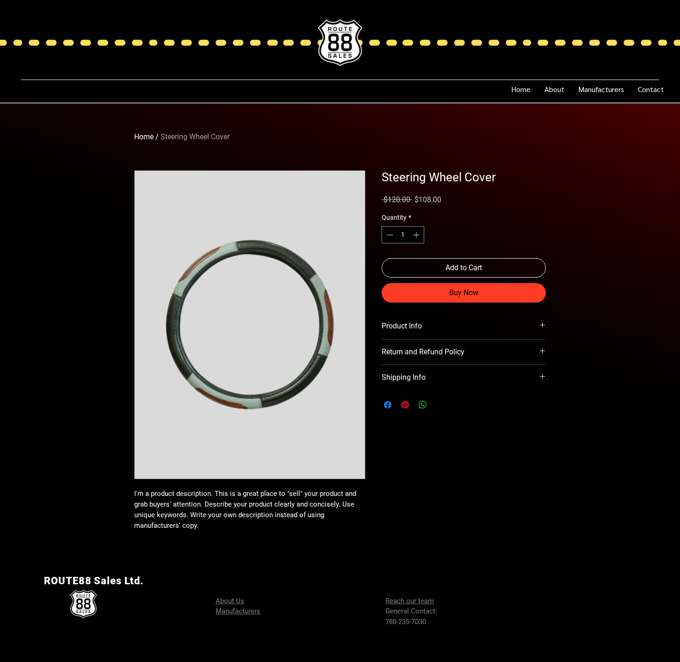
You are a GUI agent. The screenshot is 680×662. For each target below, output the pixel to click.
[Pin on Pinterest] (405, 404)
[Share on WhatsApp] (422, 404)
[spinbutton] (403, 235)
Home (144, 136)
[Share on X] (440, 404)
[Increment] (417, 235)
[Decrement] (389, 235)
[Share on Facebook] (387, 404)
